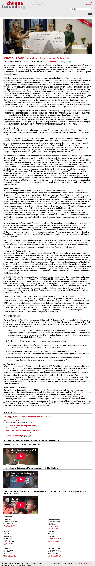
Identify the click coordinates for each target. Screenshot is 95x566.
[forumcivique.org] (23, 11)
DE (83, 2)
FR (87, 2)
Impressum (78, 563)
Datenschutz (88, 563)
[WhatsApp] (70, 61)
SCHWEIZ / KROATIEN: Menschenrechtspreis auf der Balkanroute (36, 58)
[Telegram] (67, 61)
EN (91, 2)
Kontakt (89, 5)
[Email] (62, 61)
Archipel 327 (55, 61)
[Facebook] (64, 61)
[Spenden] (83, 23)
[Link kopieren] (73, 61)
